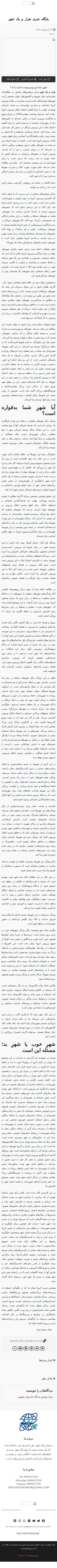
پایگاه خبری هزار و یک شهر (28, 19)
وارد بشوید (23, 1396)
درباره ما (28, 1438)
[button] (42, 1348)
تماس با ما (28, 1469)
